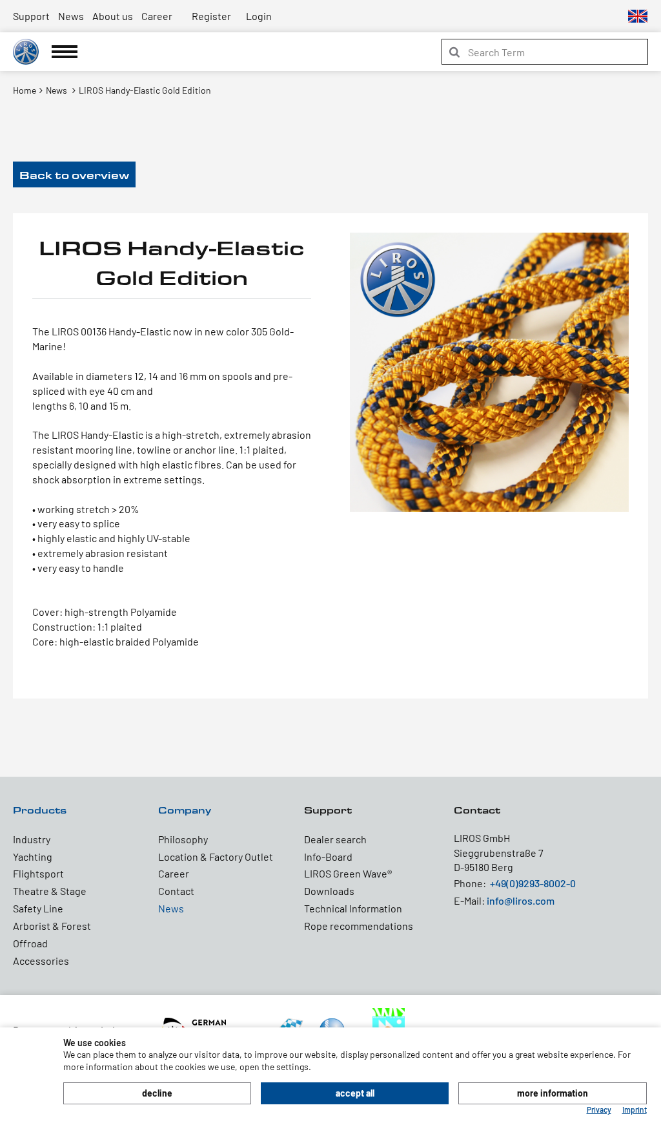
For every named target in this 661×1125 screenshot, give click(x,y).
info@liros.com (520, 900)
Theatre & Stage (49, 891)
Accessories (41, 960)
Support (31, 16)
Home (24, 90)
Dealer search (335, 839)
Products (39, 810)
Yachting (32, 856)
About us (112, 16)
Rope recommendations (358, 926)
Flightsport (38, 873)
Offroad (30, 943)
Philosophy (183, 839)
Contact (176, 891)
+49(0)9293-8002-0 (533, 883)
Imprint (634, 1109)
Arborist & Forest (52, 926)
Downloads (329, 891)
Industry (31, 839)
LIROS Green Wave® (348, 873)
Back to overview (74, 175)
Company (184, 810)
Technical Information (353, 908)
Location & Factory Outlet (215, 856)
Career (156, 16)
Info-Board (328, 856)
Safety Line (38, 908)
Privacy (599, 1109)
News (71, 16)
